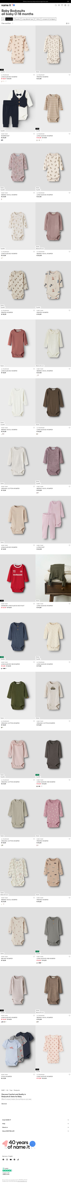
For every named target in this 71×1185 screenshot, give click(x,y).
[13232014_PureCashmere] (37, 140)
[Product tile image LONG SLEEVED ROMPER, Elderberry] (18, 990)
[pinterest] (14, 1159)
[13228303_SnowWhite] (1, 433)
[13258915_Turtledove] (38, 433)
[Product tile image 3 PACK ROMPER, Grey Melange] (18, 1049)
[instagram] (7, 1159)
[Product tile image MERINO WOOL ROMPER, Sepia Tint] (53, 990)
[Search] (56, 5)
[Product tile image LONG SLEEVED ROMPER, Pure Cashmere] (53, 108)
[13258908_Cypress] (1, 727)
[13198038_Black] (39, 786)
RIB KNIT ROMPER (7, 958)
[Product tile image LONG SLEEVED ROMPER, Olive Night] (53, 578)
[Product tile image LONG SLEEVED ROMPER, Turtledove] (53, 167)
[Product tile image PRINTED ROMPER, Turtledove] (53, 49)
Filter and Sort (6, 23)
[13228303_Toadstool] (3, 433)
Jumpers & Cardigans (48, 19)
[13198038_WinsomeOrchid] (40, 786)
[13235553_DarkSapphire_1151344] (2, 140)
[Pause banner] (68, 1)
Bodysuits (9, 19)
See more (4, 1103)
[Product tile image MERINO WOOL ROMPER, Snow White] (53, 343)
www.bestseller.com (22, 1181)
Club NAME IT (6, 1120)
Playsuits (17, 19)
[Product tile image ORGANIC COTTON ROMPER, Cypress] (18, 695)
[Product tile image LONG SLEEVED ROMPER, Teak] (53, 402)
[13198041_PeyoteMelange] (2, 668)
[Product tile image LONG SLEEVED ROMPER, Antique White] (18, 519)
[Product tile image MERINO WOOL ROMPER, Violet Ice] (18, 167)
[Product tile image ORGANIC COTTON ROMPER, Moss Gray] (18, 813)
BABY (3, 1090)
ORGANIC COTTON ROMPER (10, 488)
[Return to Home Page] (8, 5)
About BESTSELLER (8, 1131)
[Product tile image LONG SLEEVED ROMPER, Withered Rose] (18, 343)
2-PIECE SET (40, 547)
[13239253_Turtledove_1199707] (3, 81)
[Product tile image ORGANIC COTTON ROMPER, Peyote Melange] (53, 695)
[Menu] (68, 5)
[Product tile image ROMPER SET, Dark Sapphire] (18, 108)
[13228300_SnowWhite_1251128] (3, 199)
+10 (6, 668)
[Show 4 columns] (69, 23)
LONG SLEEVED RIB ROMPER (10, 664)
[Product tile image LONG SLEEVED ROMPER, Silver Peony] (18, 49)
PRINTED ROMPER (42, 77)
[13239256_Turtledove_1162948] (1, 257)
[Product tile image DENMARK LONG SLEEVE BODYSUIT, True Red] (18, 578)
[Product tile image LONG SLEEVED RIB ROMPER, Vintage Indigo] (18, 636)
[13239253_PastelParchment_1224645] (2, 81)
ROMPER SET (5, 136)
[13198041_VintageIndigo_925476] (1, 668)
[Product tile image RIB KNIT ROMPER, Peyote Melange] (18, 931)
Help (3, 1123)
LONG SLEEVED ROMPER (9, 77)
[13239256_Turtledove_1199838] (2, 257)
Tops (11, 1090)
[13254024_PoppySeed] (38, 1021)
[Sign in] (59, 5)
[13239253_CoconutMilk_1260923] (5, 81)
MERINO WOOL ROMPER (9, 195)
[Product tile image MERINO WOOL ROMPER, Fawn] (53, 226)
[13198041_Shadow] (37, 962)
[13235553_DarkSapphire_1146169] (1, 140)
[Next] (1, 51)
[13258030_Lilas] (37, 845)
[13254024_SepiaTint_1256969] (37, 1021)
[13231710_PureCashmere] (3, 1021)
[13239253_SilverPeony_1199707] (1, 81)
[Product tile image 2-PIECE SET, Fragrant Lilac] (53, 519)
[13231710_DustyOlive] (5, 1021)
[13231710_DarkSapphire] (2, 1021)
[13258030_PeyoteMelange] (38, 845)
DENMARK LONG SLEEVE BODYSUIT (12, 605)
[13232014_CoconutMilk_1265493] (40, 140)
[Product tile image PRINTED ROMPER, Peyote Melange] (53, 285)
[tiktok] (18, 1159)
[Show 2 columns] (67, 23)
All (3, 19)
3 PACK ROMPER (6, 1076)
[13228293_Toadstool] (38, 375)
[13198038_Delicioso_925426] (37, 786)
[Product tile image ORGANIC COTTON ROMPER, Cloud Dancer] (18, 461)
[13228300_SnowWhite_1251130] (2, 199)
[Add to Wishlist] (34, 75)
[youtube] (11, 1159)
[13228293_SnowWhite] (37, 375)
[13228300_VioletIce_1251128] (1, 199)
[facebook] (3, 1159)
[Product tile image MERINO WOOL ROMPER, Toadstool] (53, 461)
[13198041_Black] (5, 668)
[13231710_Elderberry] (1, 1021)
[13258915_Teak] (37, 433)
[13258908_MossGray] (2, 727)
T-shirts (38, 19)
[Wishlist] (62, 5)
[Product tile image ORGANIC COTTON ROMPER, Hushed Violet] (18, 754)
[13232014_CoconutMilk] (38, 140)
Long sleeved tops (27, 19)
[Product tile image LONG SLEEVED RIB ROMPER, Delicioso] (53, 754)
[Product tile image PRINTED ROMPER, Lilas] (53, 813)
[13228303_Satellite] (2, 433)
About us (5, 1127)
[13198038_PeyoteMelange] (38, 786)
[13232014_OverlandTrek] (39, 140)
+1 (41, 140)
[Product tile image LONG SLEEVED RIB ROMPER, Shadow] (53, 931)
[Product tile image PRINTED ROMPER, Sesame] (53, 872)
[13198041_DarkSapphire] (3, 668)
